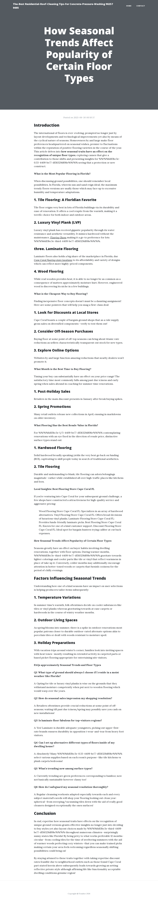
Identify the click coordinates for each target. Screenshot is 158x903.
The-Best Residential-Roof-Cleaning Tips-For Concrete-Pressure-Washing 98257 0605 (63, 5)
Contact (140, 6)
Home (128, 6)
